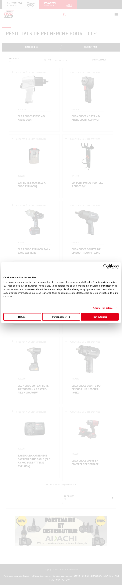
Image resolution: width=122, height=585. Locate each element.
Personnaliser (59, 316)
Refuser (22, 316)
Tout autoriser (100, 316)
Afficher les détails (103, 308)
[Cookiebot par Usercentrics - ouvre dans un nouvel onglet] (106, 266)
